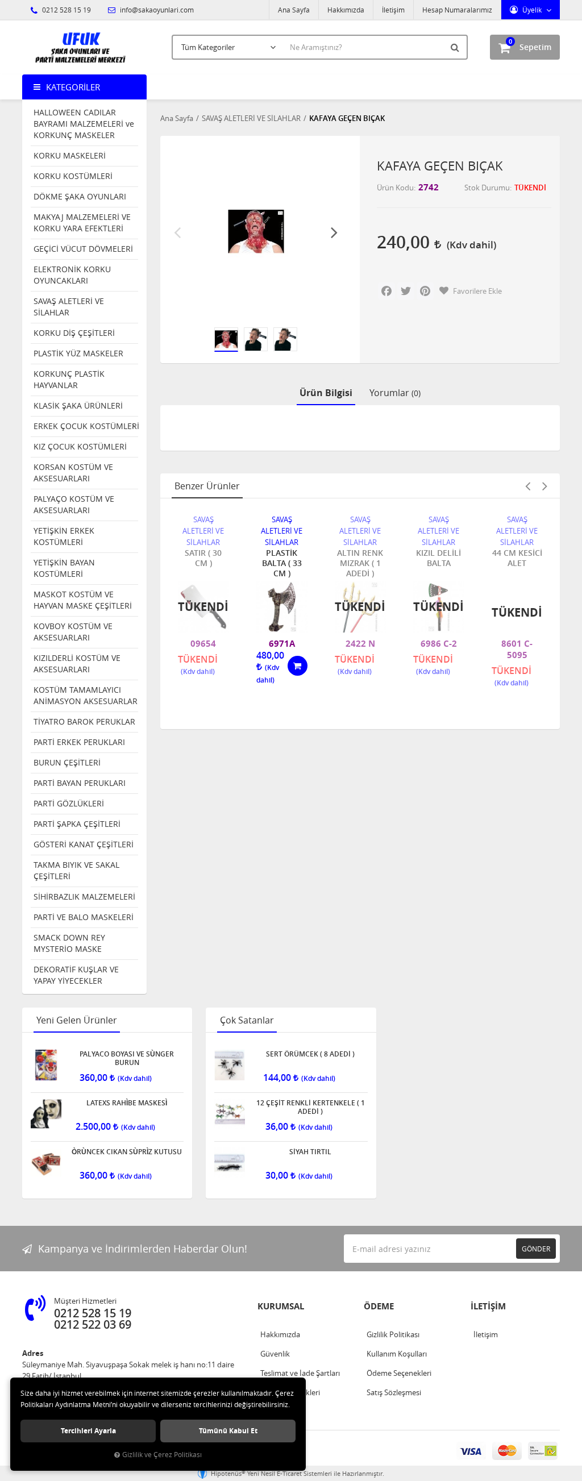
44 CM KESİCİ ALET (517, 558)
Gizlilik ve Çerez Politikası (162, 1454)
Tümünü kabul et (228, 1431)
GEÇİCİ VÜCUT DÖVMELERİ (83, 248)
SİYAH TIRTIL (310, 1151)
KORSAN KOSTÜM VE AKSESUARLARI (73, 472)
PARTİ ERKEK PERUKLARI (79, 742)
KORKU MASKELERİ (70, 155)
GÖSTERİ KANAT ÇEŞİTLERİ (84, 844)
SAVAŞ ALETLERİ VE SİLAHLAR (69, 307)
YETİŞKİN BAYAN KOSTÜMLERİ (64, 568)
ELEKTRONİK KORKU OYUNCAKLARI (72, 275)
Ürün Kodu (395, 187)
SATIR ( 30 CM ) (203, 558)
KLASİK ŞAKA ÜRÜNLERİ (78, 405)
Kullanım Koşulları (397, 1354)
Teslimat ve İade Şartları (300, 1373)
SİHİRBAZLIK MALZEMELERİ (84, 896)
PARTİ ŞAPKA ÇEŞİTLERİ (77, 823)
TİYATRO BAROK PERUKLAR (84, 721)
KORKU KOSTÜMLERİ (73, 175)
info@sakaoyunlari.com (156, 9)
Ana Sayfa (294, 9)
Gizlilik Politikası (393, 1334)
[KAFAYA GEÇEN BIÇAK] (256, 231)
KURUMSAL (280, 1306)
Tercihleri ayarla (88, 1431)
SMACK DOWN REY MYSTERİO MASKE (69, 943)
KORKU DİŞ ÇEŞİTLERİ (74, 332)
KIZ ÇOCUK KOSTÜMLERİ (80, 446)
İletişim (393, 9)
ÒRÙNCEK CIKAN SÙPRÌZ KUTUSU (127, 1151)
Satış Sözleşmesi (394, 1392)
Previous (177, 232)
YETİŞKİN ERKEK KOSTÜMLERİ (64, 536)
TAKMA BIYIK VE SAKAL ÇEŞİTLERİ (76, 870)
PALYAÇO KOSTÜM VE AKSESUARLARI (74, 504)
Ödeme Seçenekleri (399, 1373)
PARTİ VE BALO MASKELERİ (84, 917)
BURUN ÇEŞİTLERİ (67, 762)
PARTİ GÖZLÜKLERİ (69, 803)
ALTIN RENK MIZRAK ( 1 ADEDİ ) (360, 563)
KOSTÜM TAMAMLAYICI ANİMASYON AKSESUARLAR (86, 695)
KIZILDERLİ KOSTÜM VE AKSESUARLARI (77, 663)
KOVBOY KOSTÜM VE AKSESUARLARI (73, 632)
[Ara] (456, 47)
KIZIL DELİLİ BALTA (438, 558)
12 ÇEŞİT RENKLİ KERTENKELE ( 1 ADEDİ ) (310, 1107)
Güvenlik (275, 1354)
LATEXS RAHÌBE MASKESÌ (126, 1103)
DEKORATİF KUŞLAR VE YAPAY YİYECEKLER (76, 975)
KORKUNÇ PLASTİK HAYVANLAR (69, 379)
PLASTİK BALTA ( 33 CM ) (282, 563)
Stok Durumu (487, 187)
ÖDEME (379, 1306)
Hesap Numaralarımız (457, 9)
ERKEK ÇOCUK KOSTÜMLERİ (86, 426)
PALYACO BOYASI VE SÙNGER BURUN (127, 1058)
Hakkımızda (345, 9)
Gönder (536, 1248)
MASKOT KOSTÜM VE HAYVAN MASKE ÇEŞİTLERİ (83, 600)
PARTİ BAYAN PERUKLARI (80, 782)
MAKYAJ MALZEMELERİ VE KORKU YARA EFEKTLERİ (82, 222)
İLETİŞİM (488, 1306)
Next (334, 232)
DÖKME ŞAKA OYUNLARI (80, 196)
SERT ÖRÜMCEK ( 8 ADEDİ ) (310, 1054)
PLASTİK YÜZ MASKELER (78, 353)
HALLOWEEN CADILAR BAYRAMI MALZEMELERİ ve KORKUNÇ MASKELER (84, 123)
